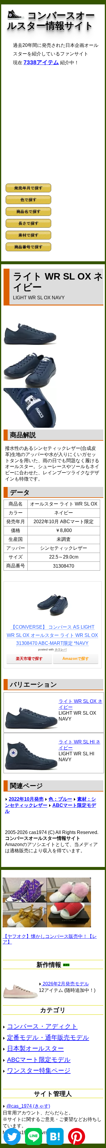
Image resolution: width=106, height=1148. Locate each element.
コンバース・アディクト (42, 1026)
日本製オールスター (35, 1048)
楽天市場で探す (29, 658)
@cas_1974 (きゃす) (28, 1106)
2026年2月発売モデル (65, 983)
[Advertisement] (53, 125)
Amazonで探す (75, 658)
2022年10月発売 (26, 799)
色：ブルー (60, 799)
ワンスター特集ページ (39, 1070)
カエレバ (61, 649)
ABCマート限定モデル (39, 1059)
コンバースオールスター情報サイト (51, 20)
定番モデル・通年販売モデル (48, 1037)
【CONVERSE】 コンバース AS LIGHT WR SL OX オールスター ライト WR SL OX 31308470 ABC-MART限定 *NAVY (52, 635)
